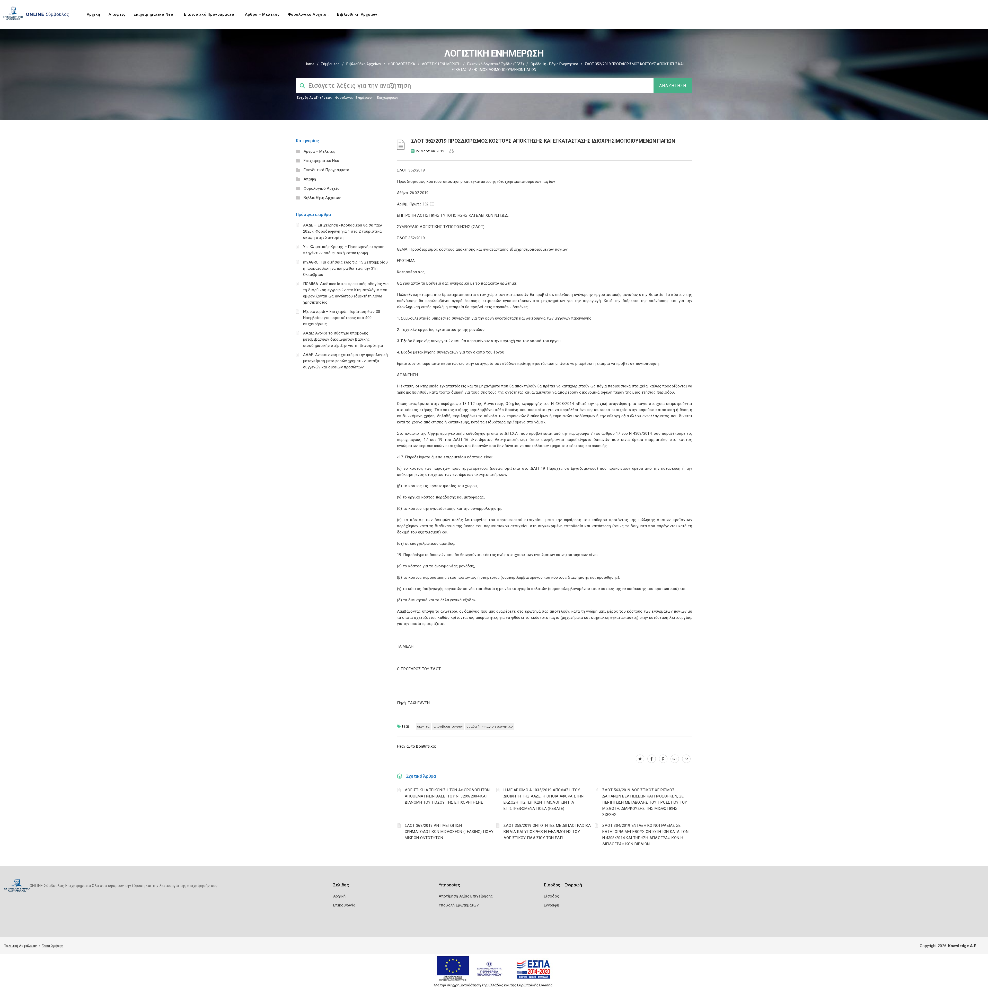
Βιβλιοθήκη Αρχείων (357, 14)
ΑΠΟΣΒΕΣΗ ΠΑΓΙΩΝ (448, 726)
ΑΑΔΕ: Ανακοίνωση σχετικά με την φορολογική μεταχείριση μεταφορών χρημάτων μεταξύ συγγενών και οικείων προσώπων (345, 360)
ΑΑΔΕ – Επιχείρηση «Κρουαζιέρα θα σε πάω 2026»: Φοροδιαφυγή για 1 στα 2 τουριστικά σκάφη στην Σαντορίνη (342, 231)
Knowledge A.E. (962, 945)
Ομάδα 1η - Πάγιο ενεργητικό (554, 64)
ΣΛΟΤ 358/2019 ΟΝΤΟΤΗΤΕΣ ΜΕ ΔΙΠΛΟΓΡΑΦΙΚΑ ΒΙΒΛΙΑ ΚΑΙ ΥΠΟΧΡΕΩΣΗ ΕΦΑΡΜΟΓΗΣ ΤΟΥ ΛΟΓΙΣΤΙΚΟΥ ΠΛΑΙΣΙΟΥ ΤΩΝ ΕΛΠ (547, 831)
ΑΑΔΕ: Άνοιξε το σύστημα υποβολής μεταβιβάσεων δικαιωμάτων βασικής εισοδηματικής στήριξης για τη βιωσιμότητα (343, 339)
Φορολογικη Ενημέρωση (354, 97)
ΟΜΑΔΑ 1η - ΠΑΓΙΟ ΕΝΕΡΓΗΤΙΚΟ (489, 726)
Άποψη (310, 179)
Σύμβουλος (330, 64)
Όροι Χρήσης (52, 946)
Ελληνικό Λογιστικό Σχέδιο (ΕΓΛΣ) (495, 64)
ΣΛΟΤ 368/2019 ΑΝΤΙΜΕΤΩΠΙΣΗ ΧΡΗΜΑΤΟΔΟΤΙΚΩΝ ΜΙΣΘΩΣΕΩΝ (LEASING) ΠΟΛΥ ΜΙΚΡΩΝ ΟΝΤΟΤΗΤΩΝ (449, 831)
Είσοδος (551, 896)
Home (309, 64)
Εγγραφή (551, 905)
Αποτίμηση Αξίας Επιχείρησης (466, 896)
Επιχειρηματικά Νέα (154, 14)
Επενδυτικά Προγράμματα (209, 14)
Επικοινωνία (344, 905)
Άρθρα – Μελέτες (262, 14)
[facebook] (651, 759)
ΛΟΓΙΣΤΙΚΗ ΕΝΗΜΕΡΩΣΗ (441, 64)
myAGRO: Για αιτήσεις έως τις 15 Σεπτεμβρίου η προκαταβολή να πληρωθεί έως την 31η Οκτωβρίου (345, 268)
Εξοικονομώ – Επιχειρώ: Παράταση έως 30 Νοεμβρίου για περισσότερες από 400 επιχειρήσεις (341, 317)
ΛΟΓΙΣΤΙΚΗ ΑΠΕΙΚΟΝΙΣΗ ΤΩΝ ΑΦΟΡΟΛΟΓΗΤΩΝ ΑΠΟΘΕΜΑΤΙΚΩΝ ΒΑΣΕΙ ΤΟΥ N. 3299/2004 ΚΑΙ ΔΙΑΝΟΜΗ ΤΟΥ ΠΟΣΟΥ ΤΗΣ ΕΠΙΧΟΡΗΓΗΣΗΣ (447, 796)
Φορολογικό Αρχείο (308, 14)
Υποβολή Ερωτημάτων (459, 905)
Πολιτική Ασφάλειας (20, 946)
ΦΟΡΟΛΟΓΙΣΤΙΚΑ (401, 64)
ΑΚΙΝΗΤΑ (423, 726)
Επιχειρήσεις (387, 97)
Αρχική (93, 14)
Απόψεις (117, 14)
